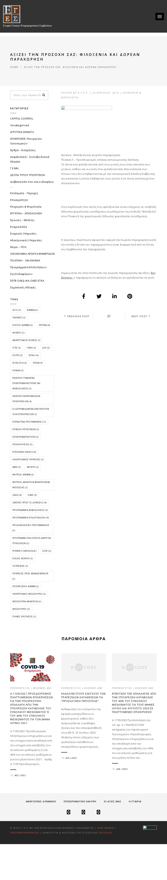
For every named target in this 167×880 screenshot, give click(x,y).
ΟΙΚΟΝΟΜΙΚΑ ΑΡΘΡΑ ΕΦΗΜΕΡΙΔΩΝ (32, 254)
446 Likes (122, 769)
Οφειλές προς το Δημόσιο (29, 502)
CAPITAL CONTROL (21, 118)
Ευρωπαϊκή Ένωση (24, 452)
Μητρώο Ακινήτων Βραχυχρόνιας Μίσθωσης (31, 485)
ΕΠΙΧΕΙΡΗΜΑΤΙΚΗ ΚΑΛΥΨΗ (80, 801)
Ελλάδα (18, 370)
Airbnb (32, 310)
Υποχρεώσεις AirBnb (25, 586)
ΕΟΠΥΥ (17, 355)
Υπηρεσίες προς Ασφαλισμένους (30, 576)
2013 (16, 310)
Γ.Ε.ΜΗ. (14, 168)
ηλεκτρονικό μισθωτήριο (29, 593)
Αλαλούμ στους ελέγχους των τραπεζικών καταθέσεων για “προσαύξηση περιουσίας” (83, 697)
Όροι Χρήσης (105, 827)
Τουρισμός (20, 566)
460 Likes (20, 775)
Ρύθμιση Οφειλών (24, 550)
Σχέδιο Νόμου (22, 558)
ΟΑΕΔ (17, 495)
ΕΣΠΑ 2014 (19, 362)
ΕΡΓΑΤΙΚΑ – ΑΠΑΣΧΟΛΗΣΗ (26, 213)
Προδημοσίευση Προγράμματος (30, 528)
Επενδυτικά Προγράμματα (29, 421)
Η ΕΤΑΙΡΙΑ (135, 801)
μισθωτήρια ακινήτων (26, 601)
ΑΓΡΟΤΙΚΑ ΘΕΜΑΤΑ (22, 132)
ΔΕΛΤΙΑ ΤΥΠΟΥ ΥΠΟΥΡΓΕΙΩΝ (27, 175)
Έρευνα (44, 325)
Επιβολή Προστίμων (25, 429)
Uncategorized (19, 125)
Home (14, 67)
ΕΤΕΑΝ (38, 362)
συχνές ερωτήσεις (24, 616)
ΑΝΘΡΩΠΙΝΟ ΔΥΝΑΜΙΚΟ (41, 801)
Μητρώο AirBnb (23, 474)
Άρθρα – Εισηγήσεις (23, 150)
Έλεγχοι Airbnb (22, 325)
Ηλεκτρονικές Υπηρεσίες (26, 240)
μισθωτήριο (21, 609)
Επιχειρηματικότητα (25, 436)
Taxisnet (18, 317)
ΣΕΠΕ (46, 550)
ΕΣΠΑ (33, 355)
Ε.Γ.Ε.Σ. (83, 92)
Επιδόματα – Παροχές (24, 193)
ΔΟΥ (46, 347)
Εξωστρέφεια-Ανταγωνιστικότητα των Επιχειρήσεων (30, 411)
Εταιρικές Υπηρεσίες (23, 233)
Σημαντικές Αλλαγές (23, 287)
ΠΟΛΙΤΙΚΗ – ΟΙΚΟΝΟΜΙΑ (25, 260)
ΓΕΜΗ (31, 347)
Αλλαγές (18, 332)
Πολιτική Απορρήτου (25, 832)
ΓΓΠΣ (16, 347)
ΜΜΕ (16, 467)
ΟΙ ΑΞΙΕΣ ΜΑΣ (112, 801)
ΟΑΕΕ (32, 495)
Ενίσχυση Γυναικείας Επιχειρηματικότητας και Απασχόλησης (26, 383)
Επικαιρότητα (19, 200)
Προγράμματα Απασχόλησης (30, 510)
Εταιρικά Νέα (18, 227)
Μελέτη (33, 467)
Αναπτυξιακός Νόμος (26, 340)
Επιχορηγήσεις (22, 444)
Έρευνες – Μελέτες (22, 220)
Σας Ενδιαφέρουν (21, 274)
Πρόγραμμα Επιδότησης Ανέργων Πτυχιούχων (31, 541)
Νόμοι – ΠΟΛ (18, 247)
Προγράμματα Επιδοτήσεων (28, 267)
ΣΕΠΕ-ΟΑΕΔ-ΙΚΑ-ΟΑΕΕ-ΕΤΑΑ (27, 280)
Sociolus (105, 832)
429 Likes (71, 758)
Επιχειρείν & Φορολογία (26, 206)
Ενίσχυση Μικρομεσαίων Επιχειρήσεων (26, 399)
